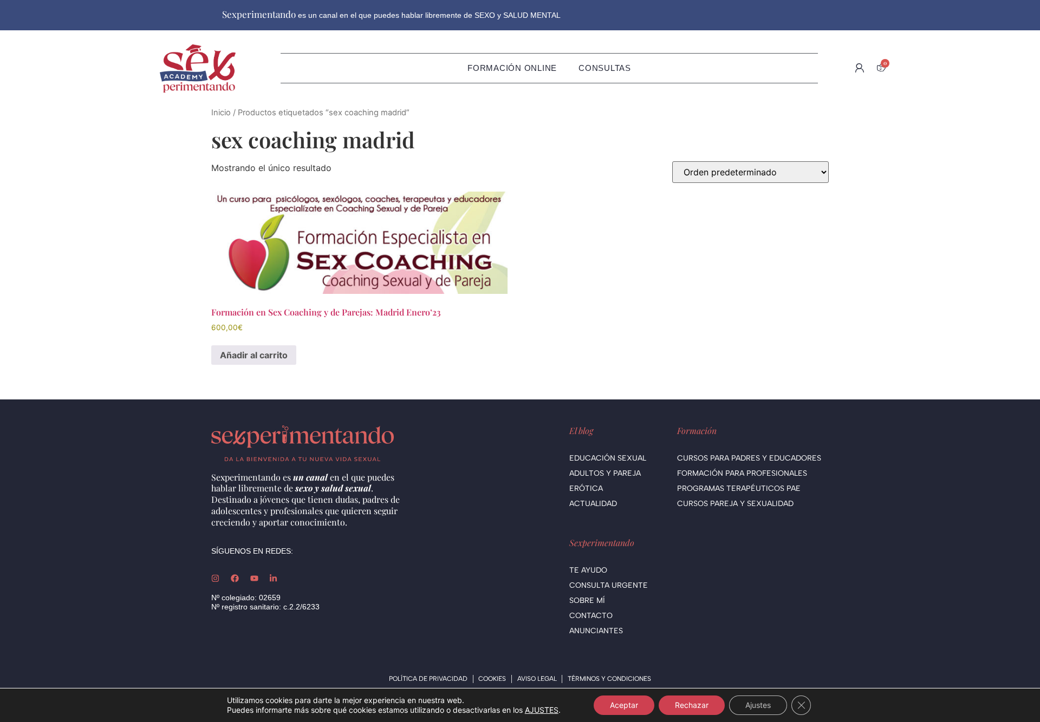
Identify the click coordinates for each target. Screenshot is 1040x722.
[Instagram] (215, 578)
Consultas (604, 68)
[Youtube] (254, 578)
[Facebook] (235, 578)
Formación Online (512, 68)
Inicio (221, 112)
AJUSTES (541, 709)
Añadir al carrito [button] (254, 355)
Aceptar (624, 705)
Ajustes (758, 705)
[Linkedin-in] (273, 578)
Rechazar (691, 705)
